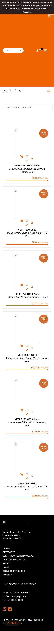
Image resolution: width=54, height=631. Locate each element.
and (6, 548)
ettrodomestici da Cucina (18, 556)
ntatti (7, 567)
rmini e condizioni (14, 571)
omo (6, 563)
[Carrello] (45, 50)
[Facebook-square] (10, 609)
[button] (48, 90)
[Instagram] (5, 609)
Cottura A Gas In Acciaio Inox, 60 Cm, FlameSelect (27, 168)
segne (8, 575)
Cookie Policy (25, 620)
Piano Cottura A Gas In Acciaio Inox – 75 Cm (27, 233)
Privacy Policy (10, 620)
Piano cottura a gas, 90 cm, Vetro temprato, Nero (27, 358)
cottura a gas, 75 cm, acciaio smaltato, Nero (27, 422)
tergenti (9, 552)
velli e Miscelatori (14, 560)
